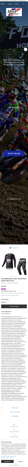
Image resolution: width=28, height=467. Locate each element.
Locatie (10, 4)
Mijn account (14, 426)
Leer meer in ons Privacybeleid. (8, 456)
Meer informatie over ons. (7, 457)
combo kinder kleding (12, 283)
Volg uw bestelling (14, 431)
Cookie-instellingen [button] (14, 465)
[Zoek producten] (26, 49)
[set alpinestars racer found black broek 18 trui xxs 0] (14, 263)
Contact (16, 4)
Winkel (3, 283)
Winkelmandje (15, 416)
